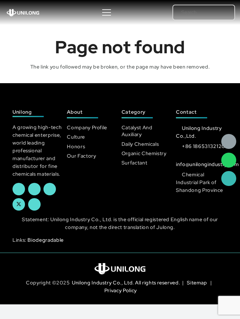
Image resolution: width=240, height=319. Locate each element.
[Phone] (228, 178)
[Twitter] (18, 204)
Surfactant (134, 163)
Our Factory (81, 156)
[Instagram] (34, 204)
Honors (76, 146)
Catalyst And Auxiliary (137, 131)
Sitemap (197, 282)
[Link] (23, 12)
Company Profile (87, 127)
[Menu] (106, 12)
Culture (76, 137)
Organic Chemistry (144, 153)
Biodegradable (45, 240)
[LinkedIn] (34, 189)
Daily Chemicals (140, 144)
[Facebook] (18, 189)
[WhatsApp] (228, 160)
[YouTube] (49, 189)
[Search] (221, 12)
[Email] (228, 141)
